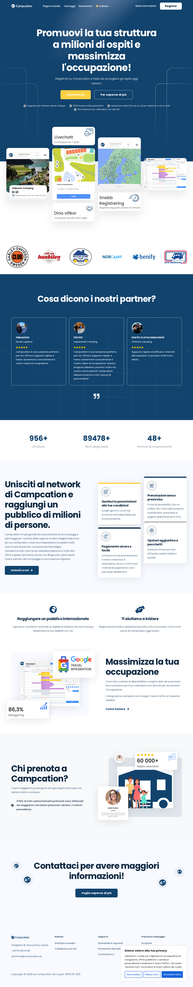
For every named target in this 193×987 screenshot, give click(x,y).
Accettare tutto (172, 974)
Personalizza (133, 974)
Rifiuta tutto (151, 974)
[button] (5, 351)
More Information (146, 6)
